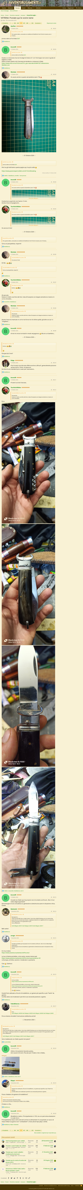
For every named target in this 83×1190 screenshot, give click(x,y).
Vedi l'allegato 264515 (17, 926)
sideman (51, 1170)
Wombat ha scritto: (16, 185)
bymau (51, 1162)
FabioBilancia (15, 1004)
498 (27, 23)
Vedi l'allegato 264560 (38, 1013)
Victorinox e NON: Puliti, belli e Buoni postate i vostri (15, 1169)
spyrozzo (51, 1142)
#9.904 (54, 182)
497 (24, 23)
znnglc (13, 936)
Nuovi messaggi (5, 10)
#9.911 (54, 380)
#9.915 (54, 938)
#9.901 (54, 28)
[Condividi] (51, 28)
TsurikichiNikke (16, 206)
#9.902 (54, 49)
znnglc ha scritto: (16, 977)
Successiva (37, 23)
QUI (18, 38)
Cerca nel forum (14, 10)
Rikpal (13, 1080)
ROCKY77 (51, 1153)
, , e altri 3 (12, 1076)
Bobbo (7, 1142)
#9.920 (54, 1113)
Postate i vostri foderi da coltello (16, 1146)
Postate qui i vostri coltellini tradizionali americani (14, 1153)
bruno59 (13, 47)
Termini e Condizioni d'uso (50, 1185)
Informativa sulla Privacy (64, 1185)
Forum (17, 8)
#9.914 (54, 911)
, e (11, 1124)
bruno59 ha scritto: (16, 31)
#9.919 (54, 1083)
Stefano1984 (9, 1164)
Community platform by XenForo (41, 1188)
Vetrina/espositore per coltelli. (15, 1141)
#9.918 (54, 1048)
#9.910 (54, 362)
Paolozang (8, 1147)
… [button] (12, 23)
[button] (31, 8)
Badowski (14, 909)
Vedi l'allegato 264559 (27, 1013)
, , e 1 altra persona (15, 175)
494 (15, 23)
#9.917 (54, 1006)
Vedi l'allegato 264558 (17, 1013)
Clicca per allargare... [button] (33, 198)
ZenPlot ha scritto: (16, 52)
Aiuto (72, 1185)
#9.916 (54, 974)
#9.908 (54, 308)
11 (9, 1148)
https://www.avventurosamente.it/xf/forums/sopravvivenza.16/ (21, 958)
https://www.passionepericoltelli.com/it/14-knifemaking (19, 171)
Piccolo (7, 1155)
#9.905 (54, 209)
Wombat (13, 72)
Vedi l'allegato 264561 (48, 1013)
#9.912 (54, 389)
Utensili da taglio (20, 1142)
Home (4, 8)
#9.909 (54, 330)
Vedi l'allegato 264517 (38, 926)
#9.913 (54, 897)
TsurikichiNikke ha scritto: (18, 257)
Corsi (23, 8)
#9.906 (54, 254)
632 (32, 23)
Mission (10, 8)
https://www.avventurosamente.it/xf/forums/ (16, 953)
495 (18, 23)
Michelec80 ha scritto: (17, 914)
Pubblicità (77, 1185)
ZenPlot (13, 26)
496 (21, 23)
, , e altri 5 (14, 891)
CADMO (7, 1172)
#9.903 (54, 74)
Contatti (41, 1185)
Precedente (5, 23)
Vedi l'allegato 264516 (27, 926)
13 (13, 1148)
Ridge (12, 360)
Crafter (3, 20)
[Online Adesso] (6, 367)
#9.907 (54, 282)
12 (11, 1148)
